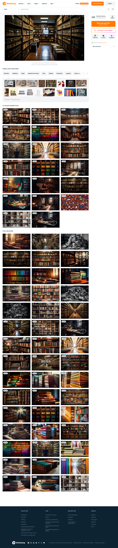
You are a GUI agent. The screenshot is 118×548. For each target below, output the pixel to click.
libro (43, 73)
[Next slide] (86, 73)
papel (22, 73)
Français (93, 524)
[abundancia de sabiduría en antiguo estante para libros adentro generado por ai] (46, 397)
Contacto (70, 517)
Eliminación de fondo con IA (28, 533)
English (93, 515)
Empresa (23, 522)
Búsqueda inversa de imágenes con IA (27, 529)
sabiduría (15, 73)
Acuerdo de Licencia (50, 515)
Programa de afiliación (51, 519)
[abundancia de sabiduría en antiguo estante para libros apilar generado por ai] (46, 466)
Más (52, 3)
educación (59, 73)
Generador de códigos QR (28, 535)
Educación (24, 524)
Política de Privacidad (88, 542)
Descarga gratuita (103, 24)
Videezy (23, 519)
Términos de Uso (78, 542)
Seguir (112, 18)
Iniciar (110, 3)
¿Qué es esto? (104, 42)
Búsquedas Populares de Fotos (52, 526)
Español (93, 517)
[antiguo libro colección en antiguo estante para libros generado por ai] (75, 293)
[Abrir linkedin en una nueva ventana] (33, 542)
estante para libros (33, 73)
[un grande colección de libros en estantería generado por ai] (45, 133)
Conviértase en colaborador (72, 522)
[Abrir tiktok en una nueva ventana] (38, 542)
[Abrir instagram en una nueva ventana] (31, 542)
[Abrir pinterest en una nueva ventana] (36, 542)
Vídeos (36, 3)
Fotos (28, 3)
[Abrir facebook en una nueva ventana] (28, 542)
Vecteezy (23, 517)
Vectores (20, 3)
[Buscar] (108, 9)
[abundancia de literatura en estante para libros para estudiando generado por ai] (75, 414)
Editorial (44, 3)
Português (94, 519)
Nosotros (70, 519)
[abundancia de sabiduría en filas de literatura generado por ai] (16, 414)
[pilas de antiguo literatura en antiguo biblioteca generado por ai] (16, 380)
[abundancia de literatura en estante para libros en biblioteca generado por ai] (46, 380)
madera (51, 73)
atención (6, 73)
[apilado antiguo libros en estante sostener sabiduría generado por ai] (16, 293)
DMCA (47, 517)
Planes (77, 3)
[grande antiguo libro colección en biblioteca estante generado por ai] (16, 311)
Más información (97, 46)
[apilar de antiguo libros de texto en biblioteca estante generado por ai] (75, 276)
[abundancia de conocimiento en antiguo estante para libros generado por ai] (75, 380)
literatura (77, 73)
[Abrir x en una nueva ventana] (41, 542)
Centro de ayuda (72, 515)
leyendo (68, 73)
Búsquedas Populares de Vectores (52, 522)
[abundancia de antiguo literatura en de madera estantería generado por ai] (46, 293)
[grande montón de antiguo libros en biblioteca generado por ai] (75, 242)
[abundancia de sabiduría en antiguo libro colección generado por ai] (75, 151)
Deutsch (93, 522)
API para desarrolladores (28, 526)
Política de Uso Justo (100, 542)
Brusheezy (24, 515)
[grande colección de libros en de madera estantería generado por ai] (16, 276)
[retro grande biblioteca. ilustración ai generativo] (75, 133)
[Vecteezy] (9, 3)
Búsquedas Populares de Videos (52, 530)
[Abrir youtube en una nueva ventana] (44, 542)
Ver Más (81, 92)
